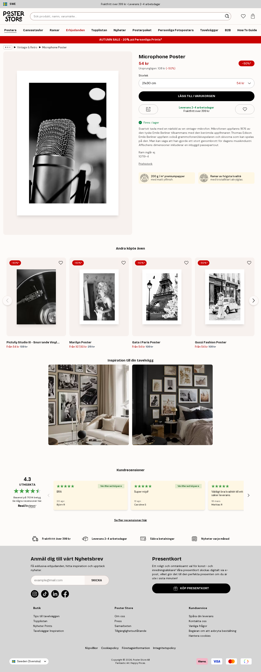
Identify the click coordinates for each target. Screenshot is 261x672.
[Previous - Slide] (7, 300)
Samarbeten (123, 626)
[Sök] (227, 16)
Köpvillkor (91, 648)
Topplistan (40, 621)
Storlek (143, 75)
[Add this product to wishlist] (244, 109)
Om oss (120, 616)
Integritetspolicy (164, 648)
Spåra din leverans (201, 616)
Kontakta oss (198, 621)
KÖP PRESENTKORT (194, 588)
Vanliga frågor (198, 626)
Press (118, 621)
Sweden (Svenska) (29, 661)
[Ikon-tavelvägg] (88, 405)
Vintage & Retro (27, 47)
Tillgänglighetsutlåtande (130, 631)
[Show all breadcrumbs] (7, 47)
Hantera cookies (200, 636)
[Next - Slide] (254, 300)
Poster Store (139, 659)
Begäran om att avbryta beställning (212, 631)
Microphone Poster (54, 47)
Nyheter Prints (42, 626)
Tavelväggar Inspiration (48, 631)
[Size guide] (148, 109)
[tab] (243, 16)
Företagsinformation (136, 648)
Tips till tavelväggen (46, 616)
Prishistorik (146, 164)
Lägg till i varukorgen (196, 96)
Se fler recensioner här (130, 520)
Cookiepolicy (110, 648)
